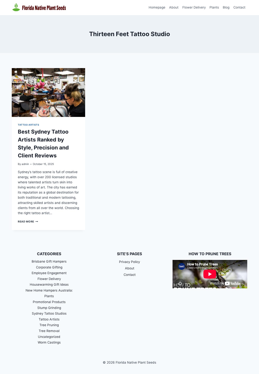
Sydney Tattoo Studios (49, 313)
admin (25, 164)
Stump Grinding (49, 308)
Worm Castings (49, 342)
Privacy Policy (129, 262)
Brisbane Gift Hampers (49, 261)
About (173, 7)
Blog (226, 7)
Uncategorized (49, 337)
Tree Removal (49, 331)
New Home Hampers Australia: (49, 290)
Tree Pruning (49, 325)
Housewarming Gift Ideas (49, 284)
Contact (239, 7)
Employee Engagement (49, 273)
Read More (28, 221)
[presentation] (48, 92)
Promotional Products (49, 302)
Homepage (157, 7)
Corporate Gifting (49, 267)
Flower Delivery (194, 7)
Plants (214, 7)
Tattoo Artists (28, 124)
